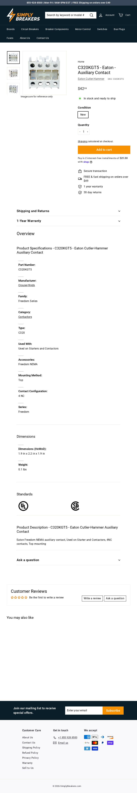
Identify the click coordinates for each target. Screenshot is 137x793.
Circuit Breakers (30, 29)
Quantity (83, 125)
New (83, 114)
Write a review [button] (92, 598)
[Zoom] (44, 73)
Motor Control (83, 29)
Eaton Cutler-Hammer (91, 78)
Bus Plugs (119, 29)
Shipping (82, 141)
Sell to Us (28, 767)
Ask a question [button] (115, 598)
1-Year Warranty (29, 221)
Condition (84, 107)
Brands (11, 29)
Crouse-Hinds (26, 285)
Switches (102, 29)
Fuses (10, 38)
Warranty (27, 762)
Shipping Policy (31, 747)
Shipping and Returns (33, 211)
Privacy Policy (30, 757)
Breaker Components (56, 29)
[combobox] (70, 15)
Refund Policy (30, 752)
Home (81, 61)
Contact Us (43, 38)
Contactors (25, 316)
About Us (25, 38)
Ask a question (28, 560)
